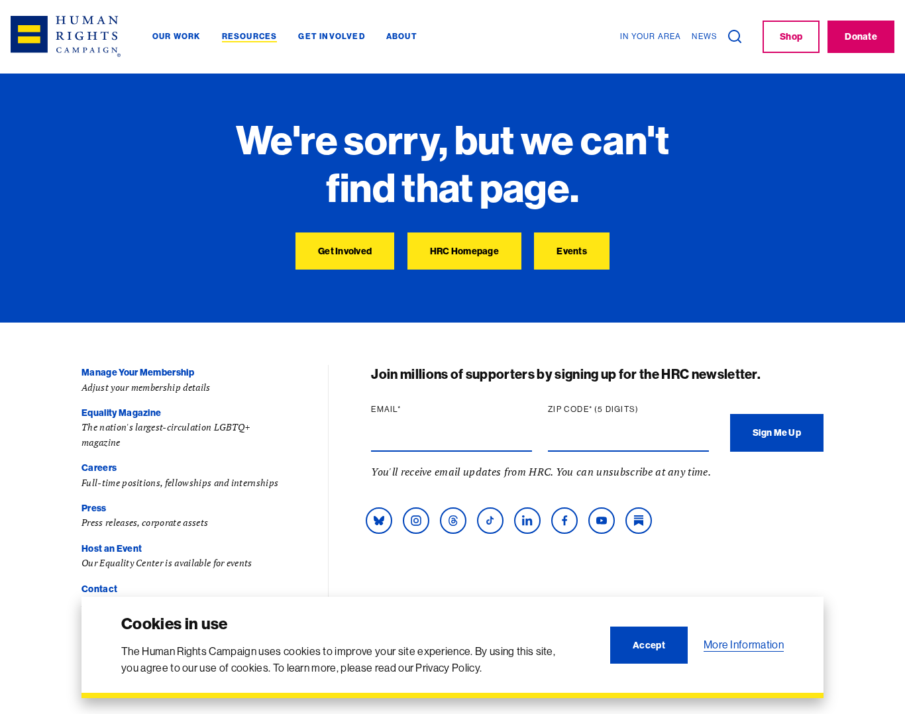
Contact (99, 589)
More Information (744, 644)
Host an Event (111, 548)
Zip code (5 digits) (619, 409)
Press (94, 508)
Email (411, 409)
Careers (99, 468)
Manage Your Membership (137, 372)
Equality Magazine (121, 413)
